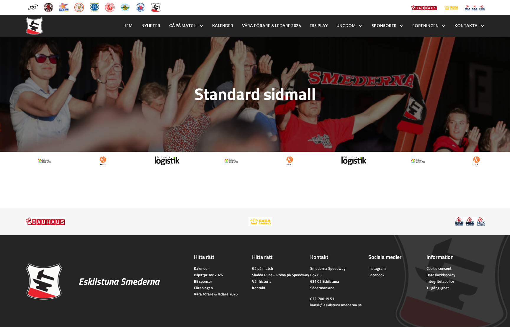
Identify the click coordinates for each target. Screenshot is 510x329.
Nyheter (150, 25)
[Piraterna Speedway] (94, 6)
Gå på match (183, 25)
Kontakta (466, 25)
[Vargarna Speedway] (140, 6)
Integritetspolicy (440, 281)
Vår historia (262, 281)
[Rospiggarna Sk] (110, 6)
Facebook (376, 275)
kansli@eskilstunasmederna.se (336, 305)
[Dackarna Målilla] (63, 6)
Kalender (222, 25)
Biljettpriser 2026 (208, 275)
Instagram (377, 268)
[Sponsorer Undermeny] (402, 25)
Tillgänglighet (437, 288)
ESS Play (319, 25)
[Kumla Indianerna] (48, 6)
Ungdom (346, 25)
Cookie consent (439, 268)
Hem (128, 25)
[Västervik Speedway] (125, 6)
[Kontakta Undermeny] (482, 25)
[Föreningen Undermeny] (444, 25)
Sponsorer (384, 25)
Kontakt (258, 288)
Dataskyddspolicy (440, 275)
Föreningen (425, 25)
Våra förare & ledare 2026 (271, 25)
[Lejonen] (79, 6)
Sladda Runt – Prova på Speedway (280, 275)
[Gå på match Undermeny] (202, 25)
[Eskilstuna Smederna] (156, 6)
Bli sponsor (203, 281)
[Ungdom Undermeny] (361, 25)
